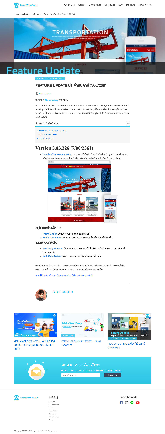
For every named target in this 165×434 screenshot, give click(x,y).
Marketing (130, 5)
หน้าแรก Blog (69, 5)
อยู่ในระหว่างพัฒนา (47, 135)
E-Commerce (95, 5)
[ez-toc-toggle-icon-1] (127, 123)
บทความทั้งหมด (20, 335)
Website (81, 5)
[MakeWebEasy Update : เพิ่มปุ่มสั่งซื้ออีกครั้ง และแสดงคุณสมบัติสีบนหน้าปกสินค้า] (35, 325)
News (141, 5)
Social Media (53, 416)
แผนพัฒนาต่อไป (46, 139)
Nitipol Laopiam (45, 93)
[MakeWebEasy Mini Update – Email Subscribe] (82, 325)
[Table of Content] (128, 123)
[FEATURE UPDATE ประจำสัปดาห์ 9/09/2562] (129, 326)
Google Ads (110, 5)
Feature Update (58, 78)
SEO (121, 5)
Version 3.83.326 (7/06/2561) (52, 131)
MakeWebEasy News (44, 78)
